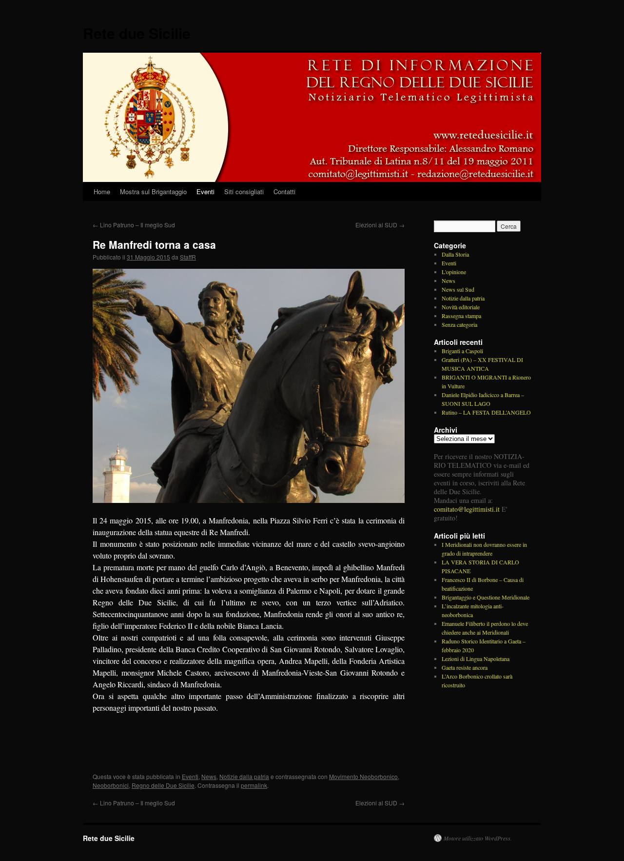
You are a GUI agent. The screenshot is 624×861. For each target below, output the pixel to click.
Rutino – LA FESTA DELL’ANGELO (486, 412)
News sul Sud (458, 289)
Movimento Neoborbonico (363, 776)
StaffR (188, 257)
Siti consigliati (244, 191)
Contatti (284, 191)
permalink (254, 785)
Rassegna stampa (461, 316)
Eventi (205, 191)
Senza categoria (459, 324)
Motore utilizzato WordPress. (478, 838)
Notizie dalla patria (244, 776)
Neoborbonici (111, 785)
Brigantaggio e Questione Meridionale (485, 597)
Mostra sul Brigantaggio (153, 191)
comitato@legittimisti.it (467, 509)
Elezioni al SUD (380, 224)
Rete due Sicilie (137, 32)
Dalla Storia (455, 254)
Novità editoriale (461, 307)
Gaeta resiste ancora (465, 667)
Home (102, 191)
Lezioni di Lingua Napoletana (475, 658)
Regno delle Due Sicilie (163, 785)
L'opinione (454, 272)
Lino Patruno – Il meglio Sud (134, 224)
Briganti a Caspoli (462, 351)
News (208, 776)
